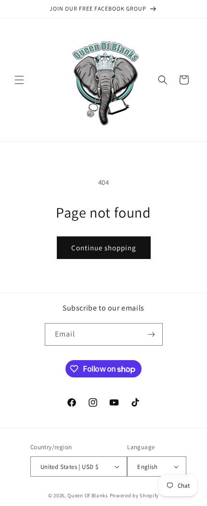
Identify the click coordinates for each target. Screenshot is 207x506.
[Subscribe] (151, 334)
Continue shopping (103, 247)
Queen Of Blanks (87, 495)
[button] (19, 80)
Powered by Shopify (134, 495)
